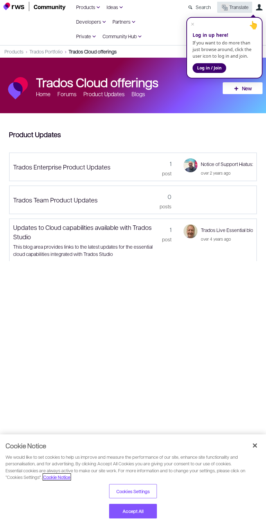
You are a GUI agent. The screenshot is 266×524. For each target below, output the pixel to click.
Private (83, 36)
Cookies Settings (133, 491)
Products (85, 7)
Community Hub (120, 36)
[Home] (34, 6)
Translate (239, 7)
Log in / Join (209, 68)
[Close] (255, 445)
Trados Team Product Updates (55, 200)
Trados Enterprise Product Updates (61, 167)
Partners (122, 21)
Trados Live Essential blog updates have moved (227, 230)
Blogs (138, 94)
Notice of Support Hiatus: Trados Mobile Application (227, 164)
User (259, 7)
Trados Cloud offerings (93, 51)
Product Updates (104, 94)
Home (43, 94)
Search (203, 7)
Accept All (133, 511)
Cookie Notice (56, 477)
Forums (67, 94)
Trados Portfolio (46, 51)
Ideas (112, 7)
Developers (88, 21)
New (247, 88)
